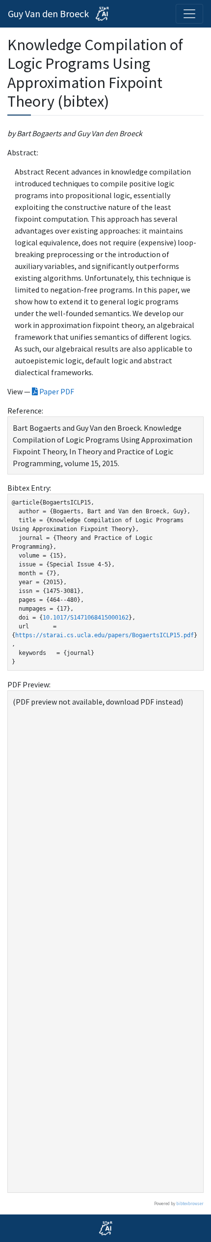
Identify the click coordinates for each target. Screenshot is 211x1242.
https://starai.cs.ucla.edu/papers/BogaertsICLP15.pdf (104, 635)
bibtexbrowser (190, 1203)
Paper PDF (56, 391)
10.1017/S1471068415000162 (86, 617)
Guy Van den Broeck (49, 13)
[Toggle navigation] (189, 14)
